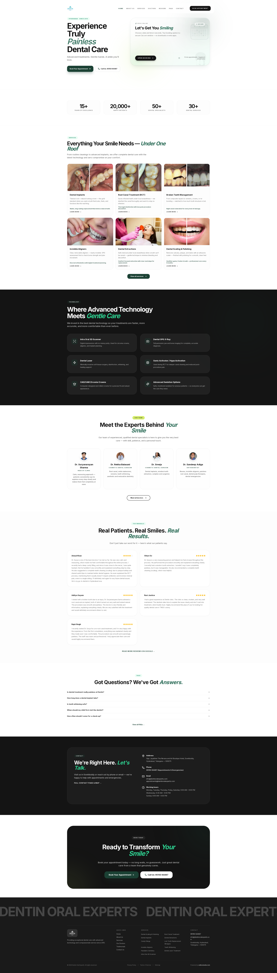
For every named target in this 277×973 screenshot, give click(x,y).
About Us (130, 8)
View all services (136, 276)
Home (120, 8)
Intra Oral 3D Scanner (148, 954)
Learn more (74, 212)
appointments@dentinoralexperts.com (160, 781)
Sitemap (157, 965)
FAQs (171, 8)
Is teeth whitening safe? (77, 704)
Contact (180, 8)
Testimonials (120, 946)
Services (141, 8)
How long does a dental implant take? (82, 698)
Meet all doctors (136, 498)
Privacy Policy (131, 965)
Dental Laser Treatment (172, 951)
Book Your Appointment (79, 69)
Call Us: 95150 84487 (109, 69)
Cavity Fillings (145, 941)
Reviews (162, 8)
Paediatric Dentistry (147, 951)
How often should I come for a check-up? (84, 716)
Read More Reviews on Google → (138, 651)
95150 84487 (195, 934)
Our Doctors (120, 943)
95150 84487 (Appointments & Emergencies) (165, 770)
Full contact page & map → (88, 783)
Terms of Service (145, 965)
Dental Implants (146, 938)
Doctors (152, 8)
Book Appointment (200, 8)
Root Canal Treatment (171, 934)
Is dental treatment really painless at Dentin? (85, 692)
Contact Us (120, 950)
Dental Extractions (170, 938)
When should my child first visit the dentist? (85, 710)
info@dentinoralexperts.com (156, 779)
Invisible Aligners (146, 947)
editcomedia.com (204, 965)
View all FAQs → (138, 724)
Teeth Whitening (170, 947)
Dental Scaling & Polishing (150, 934)
